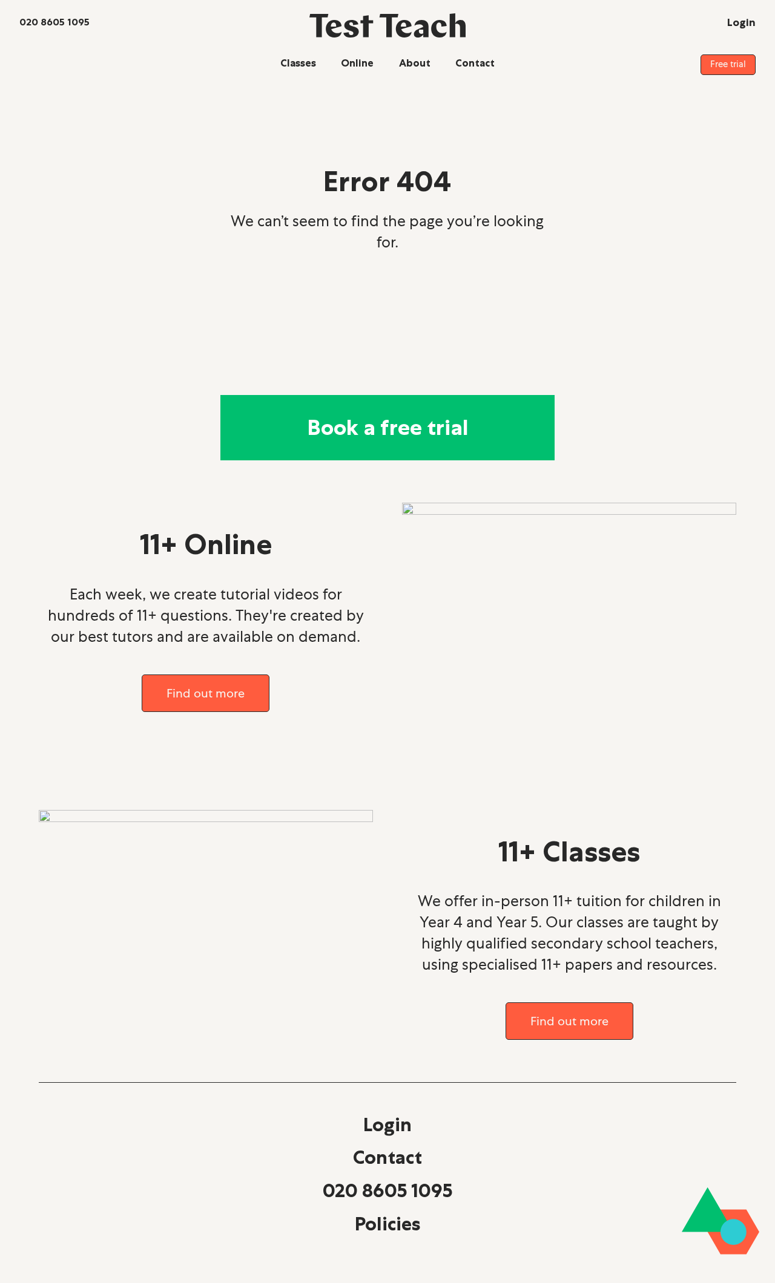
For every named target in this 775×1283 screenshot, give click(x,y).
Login (387, 1124)
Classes (298, 63)
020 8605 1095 (387, 1190)
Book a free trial (387, 427)
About (414, 63)
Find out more (206, 693)
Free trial (728, 64)
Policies (387, 1223)
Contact (475, 63)
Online (357, 63)
